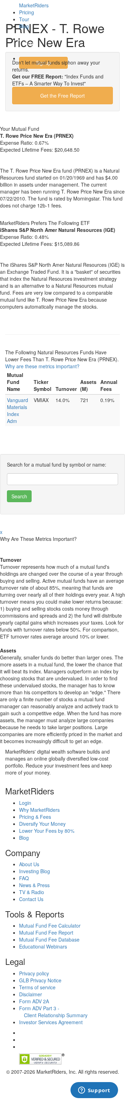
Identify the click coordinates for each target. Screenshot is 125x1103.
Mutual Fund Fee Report (46, 932)
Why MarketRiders (39, 809)
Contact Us (31, 899)
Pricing (26, 12)
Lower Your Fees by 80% (46, 830)
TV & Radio (31, 892)
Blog (24, 26)
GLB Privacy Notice (40, 980)
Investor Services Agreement (51, 1022)
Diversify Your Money (42, 823)
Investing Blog (34, 871)
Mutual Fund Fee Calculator (50, 925)
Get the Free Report (62, 95)
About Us (29, 864)
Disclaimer (30, 994)
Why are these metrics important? (42, 366)
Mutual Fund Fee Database (49, 939)
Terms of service (37, 987)
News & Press (34, 885)
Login (31, 43)
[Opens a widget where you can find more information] (94, 1091)
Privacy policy (34, 973)
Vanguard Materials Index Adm (17, 410)
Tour (24, 19)
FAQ (24, 878)
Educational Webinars (43, 946)
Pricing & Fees (35, 816)
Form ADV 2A (34, 1001)
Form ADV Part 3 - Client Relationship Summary (53, 1012)
